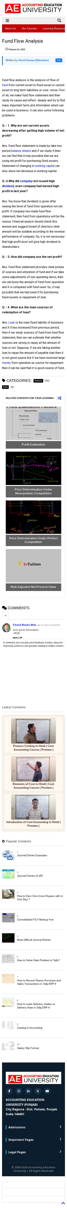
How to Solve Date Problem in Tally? (38, 960)
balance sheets (21, 151)
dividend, (8, 186)
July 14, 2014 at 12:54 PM (48, 625)
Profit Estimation (33, 444)
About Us (10, 28)
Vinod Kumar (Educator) (33, 60)
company (26, 181)
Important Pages (21, 1140)
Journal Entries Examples (32, 855)
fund (5, 85)
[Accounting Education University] (33, 12)
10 (18, 1044)
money (6, 363)
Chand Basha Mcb (24, 624)
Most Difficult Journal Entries (34, 939)
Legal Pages (17, 1152)
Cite (59, 60)
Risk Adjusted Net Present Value (33, 587)
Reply (16, 638)
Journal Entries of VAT (30, 875)
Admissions (16, 1127)
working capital (45, 166)
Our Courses (29, 28)
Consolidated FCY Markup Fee (35, 919)
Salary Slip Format (28, 1048)
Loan (11, 322)
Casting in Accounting (29, 1027)
